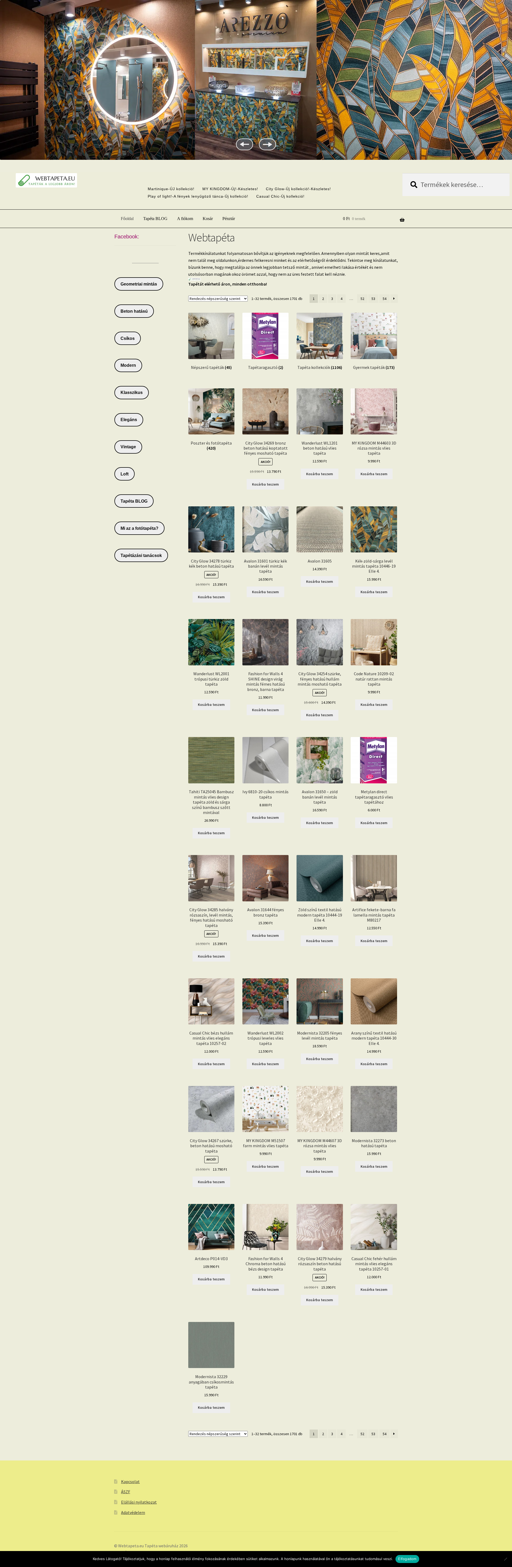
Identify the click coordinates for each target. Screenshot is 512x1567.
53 (373, 298)
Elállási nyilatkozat (139, 1502)
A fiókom (185, 218)
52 (362, 298)
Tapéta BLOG (155, 218)
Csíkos (128, 338)
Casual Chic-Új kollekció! (280, 196)
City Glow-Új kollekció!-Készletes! (298, 189)
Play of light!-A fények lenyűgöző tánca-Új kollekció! (198, 196)
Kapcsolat (130, 1481)
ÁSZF (125, 1491)
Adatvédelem (133, 1512)
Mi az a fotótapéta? (139, 528)
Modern (128, 365)
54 (384, 298)
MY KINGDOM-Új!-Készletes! (230, 189)
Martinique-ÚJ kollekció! (171, 189)
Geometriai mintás (139, 284)
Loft (125, 474)
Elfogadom (407, 1559)
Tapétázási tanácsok (141, 555)
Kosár (208, 218)
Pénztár (228, 218)
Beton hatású (134, 311)
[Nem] (505, 1559)
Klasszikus (132, 392)
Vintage (128, 447)
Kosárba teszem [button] (265, 484)
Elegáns (129, 419)
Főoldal (127, 218)
